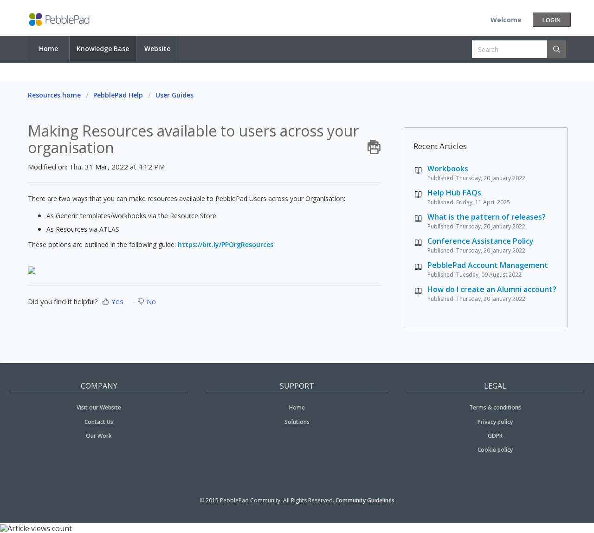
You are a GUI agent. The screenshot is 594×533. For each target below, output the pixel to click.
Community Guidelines (365, 500)
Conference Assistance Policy (480, 241)
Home (48, 48)
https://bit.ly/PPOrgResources (225, 244)
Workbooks (447, 168)
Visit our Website (99, 407)
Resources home (54, 95)
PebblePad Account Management (487, 265)
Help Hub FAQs (454, 193)
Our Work (99, 436)
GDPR (495, 436)
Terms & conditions (495, 407)
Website (157, 48)
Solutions (297, 422)
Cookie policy (495, 450)
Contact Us (98, 422)
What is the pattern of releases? (486, 217)
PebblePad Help (118, 95)
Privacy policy (495, 422)
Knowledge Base (103, 48)
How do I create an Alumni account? (491, 289)
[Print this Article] (374, 144)
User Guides (174, 95)
